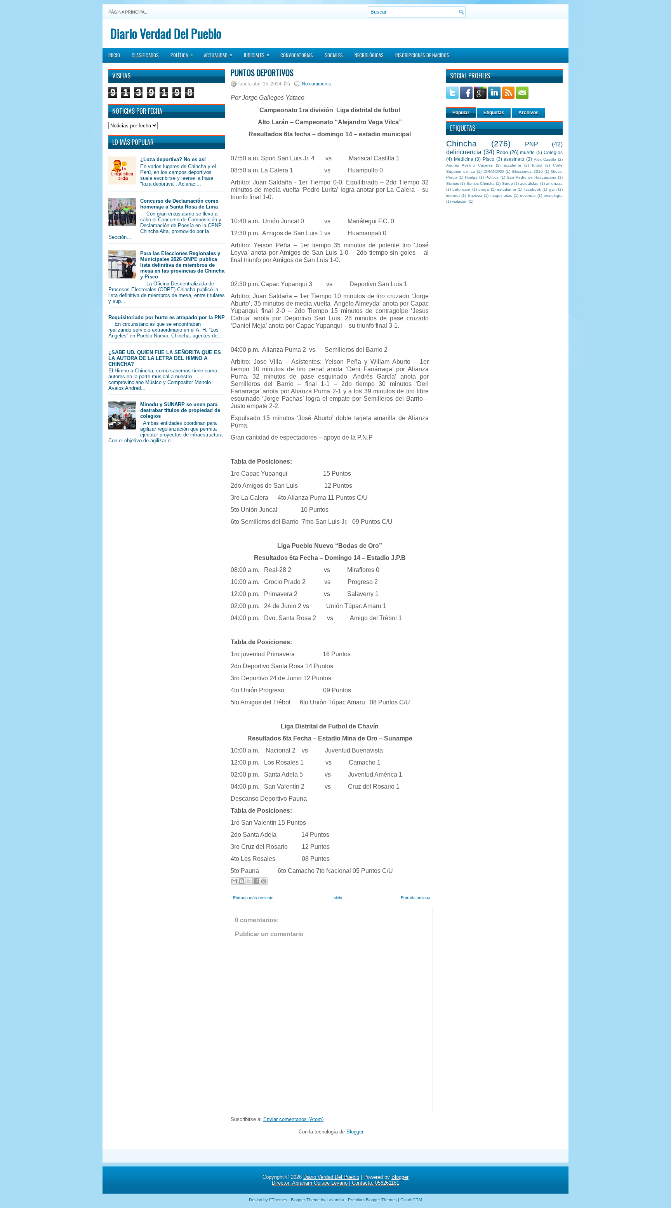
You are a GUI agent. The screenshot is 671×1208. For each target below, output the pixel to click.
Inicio (114, 55)
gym (552, 189)
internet (453, 195)
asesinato (514, 159)
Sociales (334, 55)
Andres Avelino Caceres (469, 165)
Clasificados (145, 55)
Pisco (488, 159)
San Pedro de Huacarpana (531, 177)
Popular (460, 112)
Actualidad (218, 54)
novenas (527, 195)
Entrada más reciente (253, 897)
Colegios (553, 152)
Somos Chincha (480, 183)
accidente (512, 165)
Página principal (127, 12)
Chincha (461, 143)
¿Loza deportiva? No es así (173, 159)
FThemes (278, 1200)
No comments (316, 84)
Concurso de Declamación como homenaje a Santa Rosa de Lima (179, 204)
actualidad (529, 183)
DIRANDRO (493, 171)
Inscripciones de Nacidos (422, 55)
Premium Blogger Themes (372, 1200)
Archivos (528, 112)
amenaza (554, 183)
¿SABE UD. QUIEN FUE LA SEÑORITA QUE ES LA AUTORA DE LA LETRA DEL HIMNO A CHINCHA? (164, 358)
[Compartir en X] (249, 881)
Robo (502, 152)
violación (460, 201)
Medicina (463, 159)
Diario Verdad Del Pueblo (165, 33)
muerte (527, 152)
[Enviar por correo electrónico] (234, 881)
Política (181, 54)
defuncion (461, 189)
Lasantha (335, 1200)
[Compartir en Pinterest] (264, 881)
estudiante (506, 189)
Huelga (471, 177)
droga (483, 189)
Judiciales (256, 54)
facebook (532, 189)
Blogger (354, 1132)
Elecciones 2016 (527, 171)
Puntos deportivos (262, 72)
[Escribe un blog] (241, 881)
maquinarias (501, 195)
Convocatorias (296, 55)
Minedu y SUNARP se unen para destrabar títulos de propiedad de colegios (180, 410)
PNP (531, 144)
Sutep (507, 183)
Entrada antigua (415, 897)
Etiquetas (493, 112)
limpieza (475, 195)
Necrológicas (369, 55)
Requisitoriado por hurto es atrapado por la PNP (166, 317)
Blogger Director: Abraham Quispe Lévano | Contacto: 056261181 (340, 1180)
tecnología (553, 195)
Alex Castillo (545, 159)
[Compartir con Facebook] (256, 881)
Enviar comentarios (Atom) (293, 1119)
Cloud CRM (411, 1200)
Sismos (452, 183)
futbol (537, 165)
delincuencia (464, 152)
